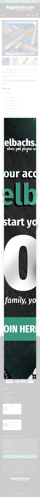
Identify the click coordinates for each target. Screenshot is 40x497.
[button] (34, 119)
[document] (20, 248)
